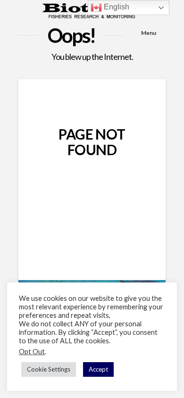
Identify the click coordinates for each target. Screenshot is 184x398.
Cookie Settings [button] (48, 369)
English (115, 7)
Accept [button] (98, 369)
